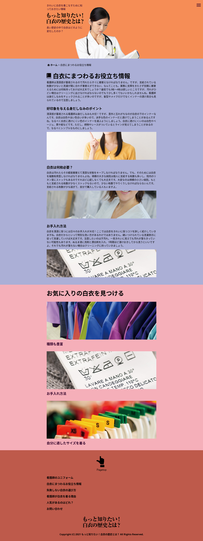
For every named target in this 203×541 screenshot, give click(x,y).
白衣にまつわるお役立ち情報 (64, 484)
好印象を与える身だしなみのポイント (74, 108)
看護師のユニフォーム (60, 477)
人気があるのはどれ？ (60, 502)
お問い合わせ (55, 509)
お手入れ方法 (56, 226)
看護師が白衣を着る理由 (61, 496)
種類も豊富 (55, 344)
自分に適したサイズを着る (66, 443)
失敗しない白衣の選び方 (61, 490)
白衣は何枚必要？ (60, 167)
